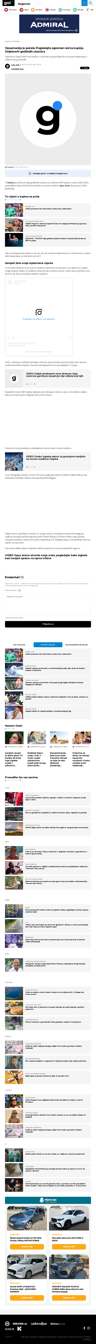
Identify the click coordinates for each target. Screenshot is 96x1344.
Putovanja (66, 10)
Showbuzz (57, 1324)
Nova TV (7, 1324)
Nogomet (24, 3)
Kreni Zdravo (19, 1329)
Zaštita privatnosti (76, 1337)
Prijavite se (48, 624)
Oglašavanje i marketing (47, 1337)
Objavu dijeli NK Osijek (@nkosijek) (38, 352)
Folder (9, 1329)
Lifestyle (53, 10)
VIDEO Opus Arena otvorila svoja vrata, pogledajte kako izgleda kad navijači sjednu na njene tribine (46, 557)
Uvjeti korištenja (63, 1337)
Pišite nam (25, 1337)
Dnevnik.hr (13, 10)
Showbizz (39, 10)
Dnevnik (20, 1324)
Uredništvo (33, 1337)
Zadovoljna (39, 1324)
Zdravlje (80, 10)
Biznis (93, 10)
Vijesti (26, 10)
